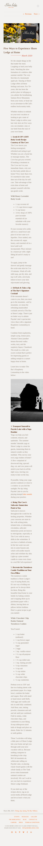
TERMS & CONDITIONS (32, 822)
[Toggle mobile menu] (38, 6)
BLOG (25, 819)
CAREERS (13, 822)
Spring (25, 811)
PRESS (21, 822)
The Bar (29, 811)
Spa (21, 811)
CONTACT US (33, 819)
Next (36, 14)
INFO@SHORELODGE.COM (30, 828)
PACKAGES (25, 816)
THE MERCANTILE (15, 819)
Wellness (35, 811)
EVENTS (16, 816)
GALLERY (34, 816)
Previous (28, 14)
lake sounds (27, 494)
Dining (17, 811)
